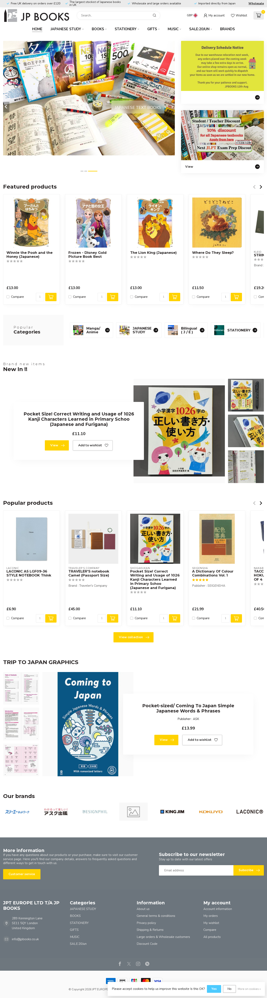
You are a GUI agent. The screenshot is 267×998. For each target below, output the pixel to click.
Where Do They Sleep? (213, 253)
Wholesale (256, 3)
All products (212, 937)
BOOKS (98, 29)
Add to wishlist (90, 445)
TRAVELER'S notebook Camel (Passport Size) (88, 573)
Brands (227, 29)
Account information (217, 909)
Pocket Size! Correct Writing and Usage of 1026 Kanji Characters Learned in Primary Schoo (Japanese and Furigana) (155, 579)
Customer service (22, 874)
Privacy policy (146, 923)
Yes (214, 989)
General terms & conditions (156, 916)
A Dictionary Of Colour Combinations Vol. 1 (212, 573)
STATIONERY (126, 29)
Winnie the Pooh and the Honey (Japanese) (29, 255)
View (54, 445)
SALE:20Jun (199, 29)
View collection (131, 637)
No (229, 989)
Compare (17, 297)
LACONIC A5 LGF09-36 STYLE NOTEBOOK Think (28, 573)
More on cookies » (249, 989)
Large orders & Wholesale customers (163, 937)
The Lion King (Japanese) (153, 253)
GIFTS (152, 29)
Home (37, 29)
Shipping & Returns (150, 930)
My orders (210, 916)
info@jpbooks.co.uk (25, 939)
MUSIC (173, 29)
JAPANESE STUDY (65, 29)
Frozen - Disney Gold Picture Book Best (87, 255)
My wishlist (211, 923)
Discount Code (147, 944)
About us (143, 909)
